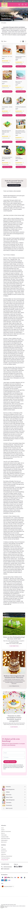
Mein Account (4, 842)
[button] (2, 907)
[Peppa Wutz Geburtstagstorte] (21, 155)
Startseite (2, 13)
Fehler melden (4, 834)
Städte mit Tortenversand (6, 831)
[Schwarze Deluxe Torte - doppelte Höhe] (21, 54)
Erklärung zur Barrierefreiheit (6, 856)
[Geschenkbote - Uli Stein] (7, 104)
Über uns (3, 833)
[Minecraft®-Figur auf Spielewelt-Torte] (7, 128)
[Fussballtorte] (7, 79)
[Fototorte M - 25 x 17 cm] (7, 54)
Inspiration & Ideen (4, 836)
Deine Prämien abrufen (5, 838)
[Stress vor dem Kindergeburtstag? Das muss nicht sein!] (14, 624)
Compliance (3, 849)
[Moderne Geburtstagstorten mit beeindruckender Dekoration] (14, 662)
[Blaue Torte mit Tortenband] (21, 79)
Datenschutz (3, 854)
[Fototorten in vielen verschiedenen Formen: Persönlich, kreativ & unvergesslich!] (14, 702)
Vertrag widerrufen (4, 859)
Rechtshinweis (4, 850)
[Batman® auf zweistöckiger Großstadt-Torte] (7, 155)
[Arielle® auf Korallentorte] (21, 104)
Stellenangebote (4, 840)
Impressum (3, 852)
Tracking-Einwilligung (5, 857)
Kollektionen (8, 13)
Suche (2, 827)
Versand (2, 829)
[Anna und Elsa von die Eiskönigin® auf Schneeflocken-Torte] (21, 129)
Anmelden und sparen (10, 761)
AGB (2, 847)
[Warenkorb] (22, 4)
